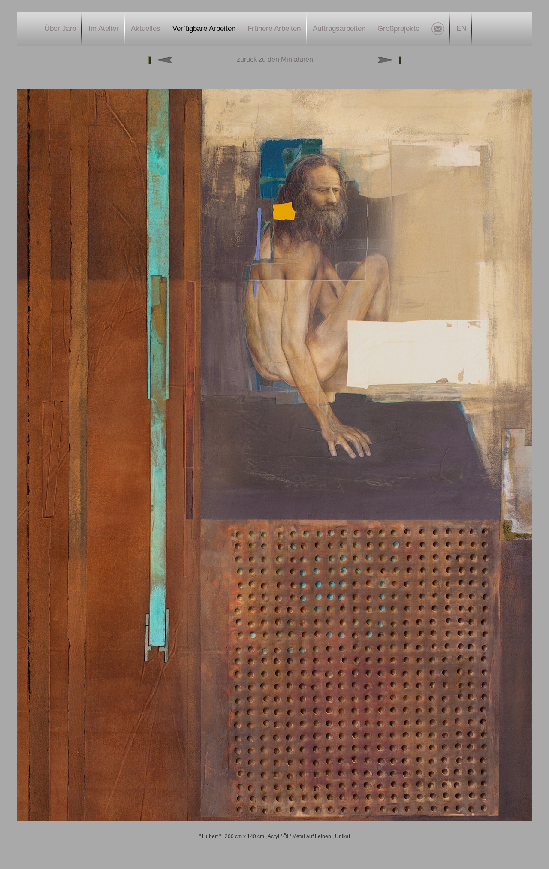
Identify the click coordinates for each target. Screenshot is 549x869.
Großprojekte (398, 28)
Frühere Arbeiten (274, 28)
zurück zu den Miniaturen (275, 59)
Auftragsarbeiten (339, 28)
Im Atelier (103, 28)
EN (461, 28)
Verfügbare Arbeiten (203, 28)
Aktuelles (145, 28)
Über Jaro (60, 28)
